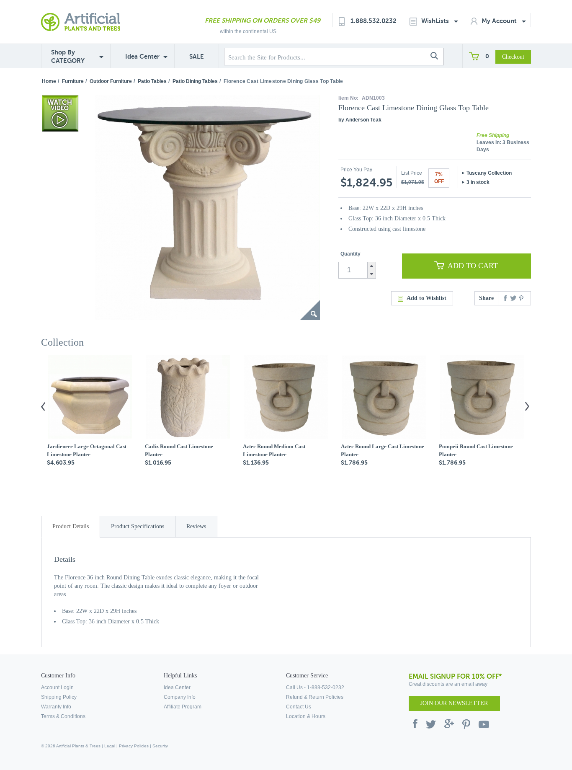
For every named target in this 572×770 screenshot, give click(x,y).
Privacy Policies (134, 746)
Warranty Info (56, 707)
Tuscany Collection (489, 173)
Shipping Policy (59, 697)
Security (160, 746)
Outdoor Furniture (111, 81)
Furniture (73, 81)
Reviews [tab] (196, 526)
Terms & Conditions (63, 716)
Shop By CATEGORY (68, 56)
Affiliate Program (182, 707)
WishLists (436, 20)
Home (49, 81)
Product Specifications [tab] (137, 526)
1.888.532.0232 (373, 20)
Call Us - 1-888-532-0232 (315, 687)
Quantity (350, 254)
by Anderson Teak (359, 120)
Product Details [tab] (70, 526)
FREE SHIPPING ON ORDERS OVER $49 (262, 20)
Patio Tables (152, 81)
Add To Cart (473, 265)
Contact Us (298, 707)
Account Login (57, 687)
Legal (109, 746)
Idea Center (142, 56)
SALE (196, 56)
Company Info (180, 697)
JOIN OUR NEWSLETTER (454, 703)
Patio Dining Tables (195, 81)
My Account (500, 20)
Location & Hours (305, 716)
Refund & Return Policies (314, 697)
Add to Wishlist (426, 298)
